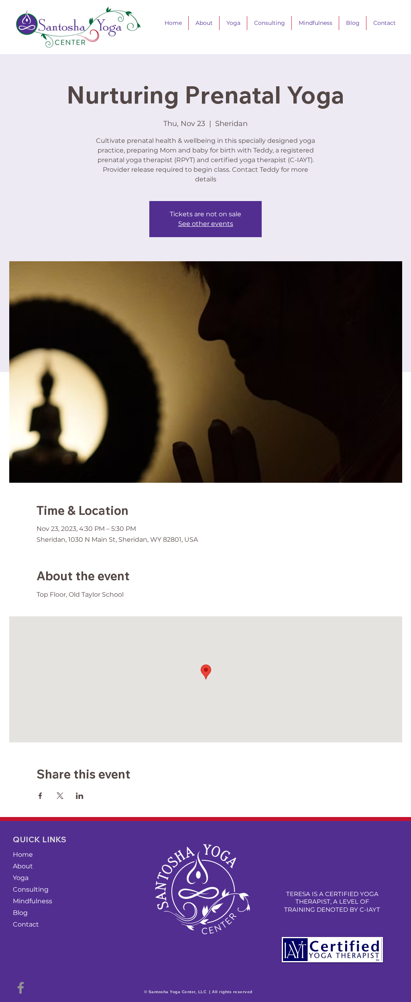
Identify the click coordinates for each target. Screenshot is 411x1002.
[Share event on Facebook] (40, 796)
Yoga (20, 878)
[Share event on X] (60, 796)
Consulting (31, 889)
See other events (205, 224)
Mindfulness (32, 901)
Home (23, 854)
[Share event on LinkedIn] (79, 796)
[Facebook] (20, 988)
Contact (26, 924)
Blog (20, 913)
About (23, 866)
